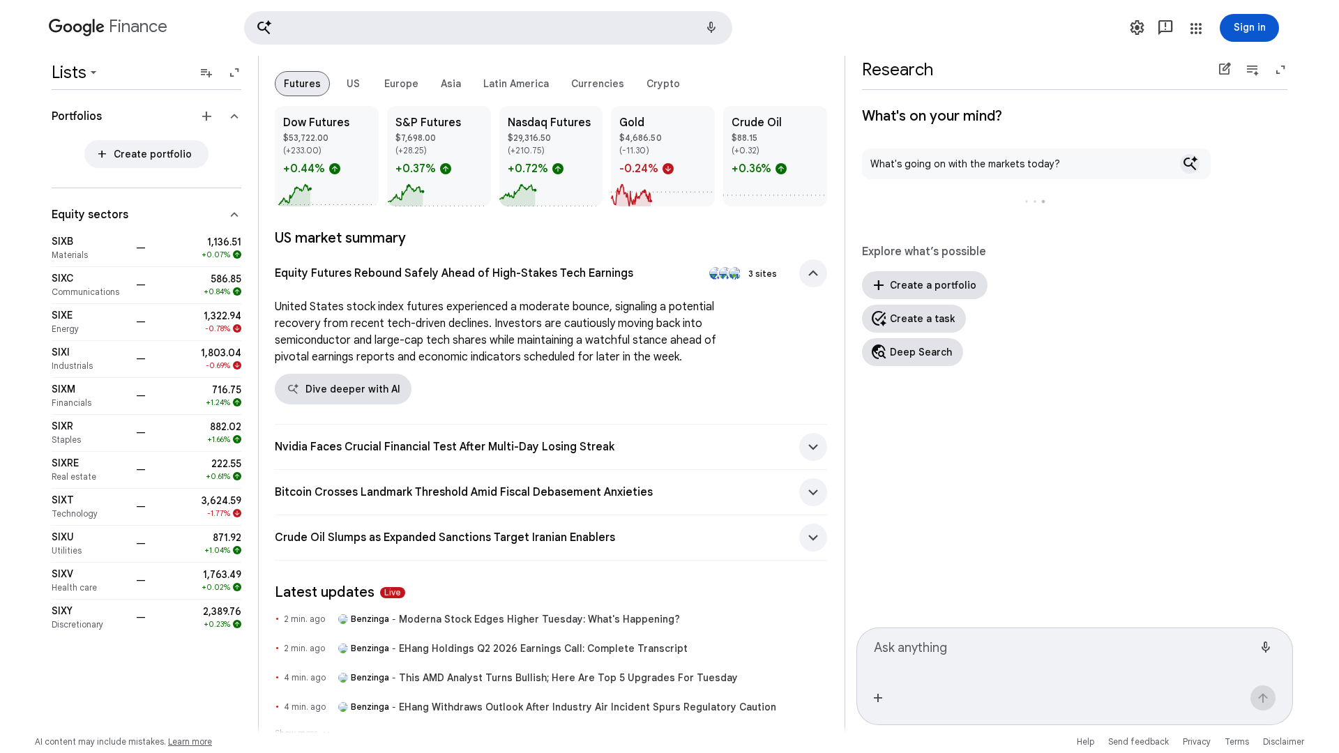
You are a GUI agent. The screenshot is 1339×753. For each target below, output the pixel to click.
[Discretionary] (90, 618)
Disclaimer (1283, 741)
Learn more (190, 741)
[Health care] (90, 581)
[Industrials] (90, 359)
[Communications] (90, 285)
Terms (1237, 741)
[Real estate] (90, 470)
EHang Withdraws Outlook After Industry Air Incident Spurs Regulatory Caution (587, 707)
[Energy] (90, 322)
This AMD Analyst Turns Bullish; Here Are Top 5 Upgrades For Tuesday (568, 677)
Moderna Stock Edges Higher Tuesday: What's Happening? (539, 619)
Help (1085, 741)
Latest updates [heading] (338, 592)
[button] (488, 28)
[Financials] (90, 396)
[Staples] (90, 433)
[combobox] (1063, 654)
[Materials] (90, 248)
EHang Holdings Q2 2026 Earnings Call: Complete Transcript (543, 648)
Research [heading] (897, 69)
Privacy (1197, 741)
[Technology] (90, 507)
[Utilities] (90, 544)
